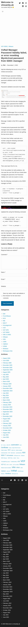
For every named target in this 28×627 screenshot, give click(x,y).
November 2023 (7, 409)
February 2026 (7, 363)
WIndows (3, 473)
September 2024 (7, 391)
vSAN (4, 341)
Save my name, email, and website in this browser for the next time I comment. (14, 296)
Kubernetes (13, 452)
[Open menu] (2, 11)
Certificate (4, 447)
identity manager (19, 450)
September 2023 (7, 411)
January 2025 (7, 386)
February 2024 (7, 402)
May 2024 (6, 395)
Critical (10, 447)
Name (3, 272)
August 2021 (6, 432)
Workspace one (15, 473)
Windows (5, 348)
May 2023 (6, 414)
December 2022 (7, 416)
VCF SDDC (4, 46)
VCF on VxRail (16, 464)
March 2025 (6, 381)
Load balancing (18, 452)
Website (3, 286)
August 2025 (6, 372)
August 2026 (6, 358)
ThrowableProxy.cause (5, 461)
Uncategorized (7, 325)
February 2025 (7, 384)
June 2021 (6, 437)
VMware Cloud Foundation (6, 467)
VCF (23, 461)
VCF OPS (6, 330)
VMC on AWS (7, 334)
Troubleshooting (14, 461)
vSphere (5, 344)
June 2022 (6, 421)
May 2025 (6, 377)
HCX (4, 318)
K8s (4, 320)
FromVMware (7, 316)
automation (15, 445)
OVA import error (17, 455)
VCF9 (7, 464)
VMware (10, 46)
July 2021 (6, 435)
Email (3, 279)
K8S (9, 452)
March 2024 (6, 400)
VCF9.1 (10, 464)
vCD (4, 327)
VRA (4, 339)
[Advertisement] (14, 29)
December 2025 (7, 365)
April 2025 (6, 379)
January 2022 (7, 425)
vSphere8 (8, 471)
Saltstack (23, 455)
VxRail (5, 346)
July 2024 (6, 393)
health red (13, 450)
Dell (4, 314)
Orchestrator (9, 455)
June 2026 (6, 360)
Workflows (8, 473)
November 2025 (7, 367)
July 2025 (6, 374)
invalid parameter (4, 452)
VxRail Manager (21, 471)
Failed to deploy (4, 450)
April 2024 (6, 397)
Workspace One (7, 351)
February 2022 (7, 423)
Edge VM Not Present (16, 447)
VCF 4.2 (3, 464)
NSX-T (5, 323)
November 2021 (7, 428)
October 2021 (7, 430)
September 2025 (7, 370)
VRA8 (18, 467)
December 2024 (7, 388)
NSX (23, 452)
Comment (4, 254)
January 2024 (7, 405)
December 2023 (7, 407)
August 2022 (6, 418)
